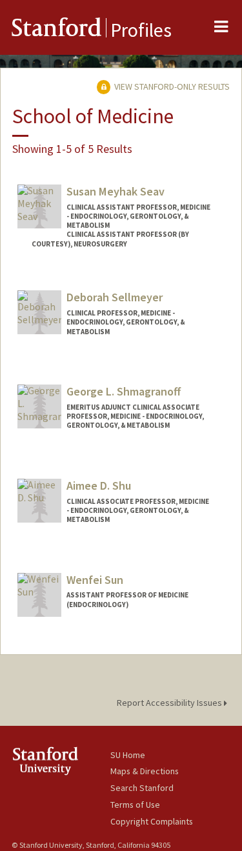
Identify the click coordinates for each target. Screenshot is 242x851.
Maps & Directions (144, 771)
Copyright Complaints (151, 821)
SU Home (127, 755)
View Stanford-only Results (171, 86)
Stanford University (61, 761)
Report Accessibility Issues (170, 702)
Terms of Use (135, 804)
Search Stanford (142, 788)
